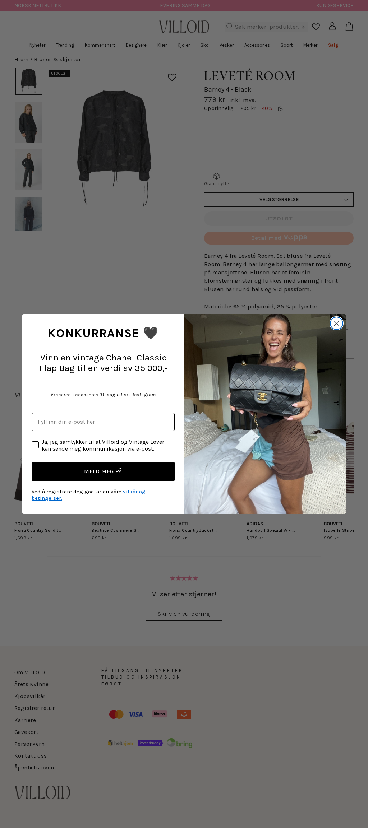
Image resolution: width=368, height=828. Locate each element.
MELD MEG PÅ (103, 471)
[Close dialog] (336, 323)
